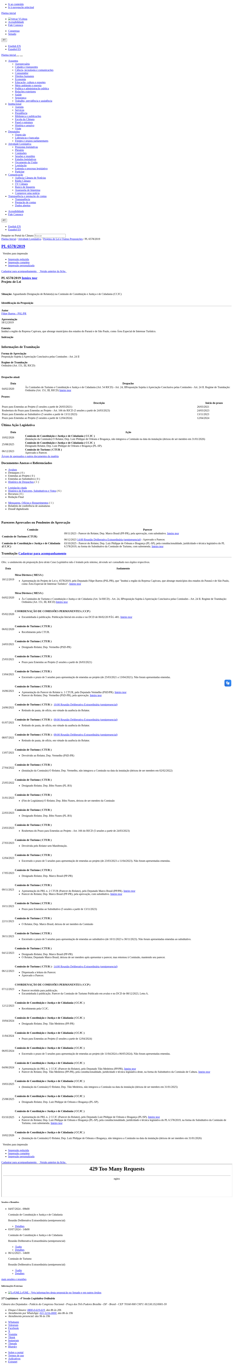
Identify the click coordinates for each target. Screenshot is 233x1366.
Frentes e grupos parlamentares (31, 140)
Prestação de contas (25, 202)
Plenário (19, 150)
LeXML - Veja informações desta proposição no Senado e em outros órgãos (60, 1292)
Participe (19, 171)
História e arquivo (24, 125)
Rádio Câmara (23, 180)
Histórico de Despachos (21, 481)
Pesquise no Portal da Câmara (17, 235)
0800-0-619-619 (36, 1310)
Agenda (19, 106)
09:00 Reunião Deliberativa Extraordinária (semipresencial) (86, 719)
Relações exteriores (25, 91)
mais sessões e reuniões (13, 1279)
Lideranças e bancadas (27, 137)
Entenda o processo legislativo (31, 168)
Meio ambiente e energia (28, 85)
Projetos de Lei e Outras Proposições (63, 238)
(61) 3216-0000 (48, 1313)
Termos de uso (16, 1355)
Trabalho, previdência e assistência (33, 100)
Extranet (12, 1361)
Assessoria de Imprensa (27, 190)
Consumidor (21, 73)
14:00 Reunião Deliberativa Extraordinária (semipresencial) (109, 539)
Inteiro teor (29, 278)
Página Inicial (8, 238)
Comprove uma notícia (27, 193)
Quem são (20, 134)
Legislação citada (17, 487)
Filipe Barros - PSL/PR (13, 313)
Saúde (18, 94)
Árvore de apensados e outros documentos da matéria (30, 456)
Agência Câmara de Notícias (30, 177)
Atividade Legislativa (19, 143)
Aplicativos (14, 1358)
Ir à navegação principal (21, 7)
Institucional (14, 103)
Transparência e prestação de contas (27, 196)
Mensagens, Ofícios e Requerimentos (28, 502)
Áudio (18, 1246)
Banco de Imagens (25, 187)
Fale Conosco (15, 25)
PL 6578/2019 (13, 246)
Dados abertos (22, 205)
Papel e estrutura (24, 122)
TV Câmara (21, 183)
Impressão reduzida (18, 259)
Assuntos (13, 60)
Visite (18, 128)
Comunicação (15, 174)
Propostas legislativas (26, 147)
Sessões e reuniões (25, 156)
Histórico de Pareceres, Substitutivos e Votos (32, 490)
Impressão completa (19, 262)
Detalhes (19, 1226)
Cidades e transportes (26, 66)
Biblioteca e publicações (28, 116)
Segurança (20, 97)
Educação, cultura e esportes (30, 82)
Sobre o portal (15, 1352)
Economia (20, 79)
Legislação (21, 165)
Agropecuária (22, 63)
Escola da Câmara (24, 119)
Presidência (21, 113)
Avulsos (12, 469)
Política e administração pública (32, 88)
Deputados (14, 131)
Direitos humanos (24, 76)
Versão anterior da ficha (53, 271)
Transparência (22, 199)
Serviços (19, 110)
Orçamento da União (26, 162)
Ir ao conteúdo (16, 4)
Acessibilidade (16, 22)
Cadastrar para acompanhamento (19, 271)
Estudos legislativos (25, 159)
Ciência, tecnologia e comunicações (34, 70)
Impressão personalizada (21, 265)
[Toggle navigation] (18, 55)
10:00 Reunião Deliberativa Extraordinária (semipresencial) (86, 704)
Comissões (21, 153)
